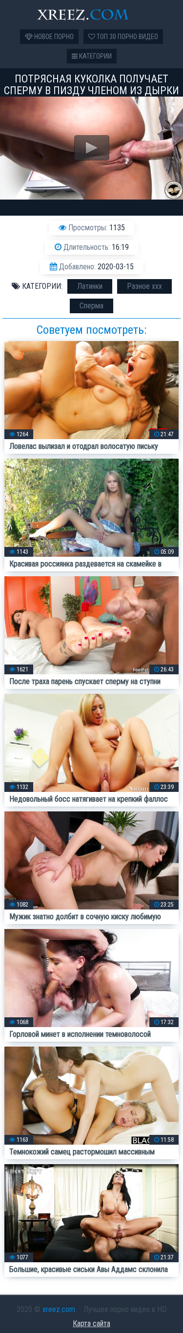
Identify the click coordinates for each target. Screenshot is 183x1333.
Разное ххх (144, 286)
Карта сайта (91, 1323)
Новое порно (53, 36)
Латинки (89, 286)
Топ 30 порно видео (126, 36)
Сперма (91, 305)
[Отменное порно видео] (91, 14)
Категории (95, 56)
